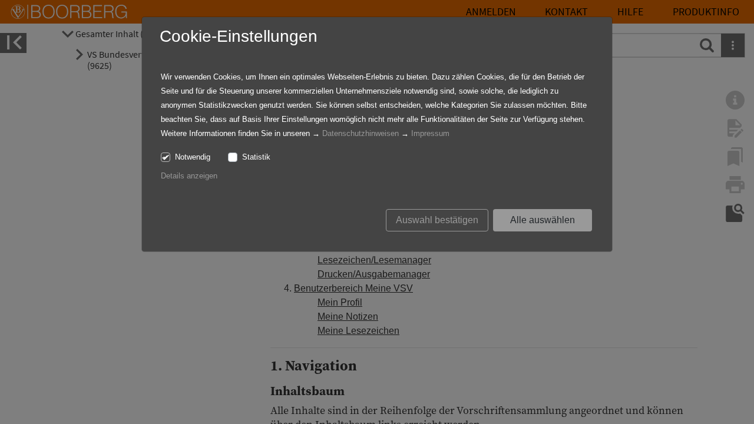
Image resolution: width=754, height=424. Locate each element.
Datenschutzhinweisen (360, 133)
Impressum (430, 133)
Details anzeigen (189, 175)
